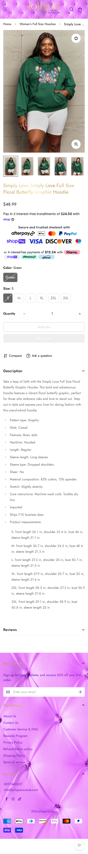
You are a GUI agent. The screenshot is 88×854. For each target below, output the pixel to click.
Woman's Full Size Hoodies (38, 24)
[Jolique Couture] (44, 9)
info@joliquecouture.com (21, 789)
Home (7, 24)
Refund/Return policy (18, 749)
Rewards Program (15, 735)
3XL (66, 298)
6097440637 (13, 784)
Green (10, 277)
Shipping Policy (14, 755)
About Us (9, 716)
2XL (53, 298)
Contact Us (10, 722)
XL (42, 298)
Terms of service (14, 762)
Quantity (9, 313)
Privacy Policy (13, 742)
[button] (80, 9)
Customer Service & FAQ (20, 729)
